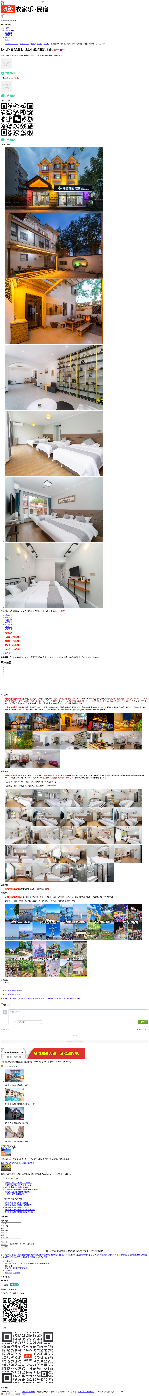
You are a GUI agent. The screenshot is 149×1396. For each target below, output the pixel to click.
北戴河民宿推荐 (32, 999)
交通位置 (8, 627)
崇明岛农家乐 (70, 1255)
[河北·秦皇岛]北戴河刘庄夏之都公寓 (19, 1212)
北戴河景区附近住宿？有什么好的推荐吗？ (21, 1189)
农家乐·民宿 (10, 30)
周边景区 (8, 624)
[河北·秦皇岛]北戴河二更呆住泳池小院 (20, 1210)
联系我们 (30, 1263)
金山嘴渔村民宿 (97, 1255)
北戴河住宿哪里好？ (9, 1148)
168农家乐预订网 (28, 1392)
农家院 (20, 1255)
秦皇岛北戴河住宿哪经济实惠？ (17, 1187)
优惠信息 (8, 615)
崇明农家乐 (60, 1255)
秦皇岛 (39, 44)
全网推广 (16, 1268)
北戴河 (46, 44)
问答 (7, 40)
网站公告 (8, 1273)
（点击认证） (15, 78)
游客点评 (8, 629)
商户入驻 (8, 1268)
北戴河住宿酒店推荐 (9, 999)
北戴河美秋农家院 (15, 990)
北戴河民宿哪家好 (62, 999)
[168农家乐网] (25, 12)
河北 (33, 44)
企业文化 (16, 1263)
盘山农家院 (40, 1255)
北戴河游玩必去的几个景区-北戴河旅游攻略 (18, 1163)
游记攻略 (8, 33)
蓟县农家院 (31, 1255)
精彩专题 (8, 35)
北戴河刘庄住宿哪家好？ (14, 1194)
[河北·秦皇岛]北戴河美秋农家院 (17, 1207)
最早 (146, 1029)
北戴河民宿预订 (75, 999)
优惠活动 (16, 1273)
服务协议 (38, 1263)
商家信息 (8, 617)
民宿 (25, 1255)
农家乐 (14, 1255)
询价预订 (8, 653)
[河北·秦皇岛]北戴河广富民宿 (16, 1203)
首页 (7, 28)
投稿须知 (23, 1268)
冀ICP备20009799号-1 (86, 1392)
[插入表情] (15, 1022)
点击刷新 (30, 1244)
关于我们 (8, 1263)
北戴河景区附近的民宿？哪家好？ (18, 1192)
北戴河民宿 (21, 999)
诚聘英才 (23, 1263)
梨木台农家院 (50, 1255)
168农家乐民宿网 (11, 44)
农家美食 (8, 622)
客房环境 (8, 620)
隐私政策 (45, 1263)
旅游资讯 (8, 37)
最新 (140, 1029)
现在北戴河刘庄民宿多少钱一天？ (18, 1185)
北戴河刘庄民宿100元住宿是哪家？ (18, 1183)
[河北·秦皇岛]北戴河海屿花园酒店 (18, 1205)
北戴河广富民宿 (14, 995)
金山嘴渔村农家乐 (83, 1255)
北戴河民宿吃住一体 (47, 999)
